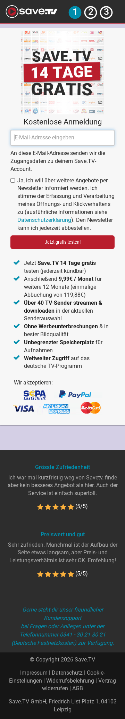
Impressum (34, 672)
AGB (77, 688)
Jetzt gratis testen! (63, 242)
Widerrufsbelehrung (70, 680)
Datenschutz (67, 672)
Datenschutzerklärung (44, 220)
